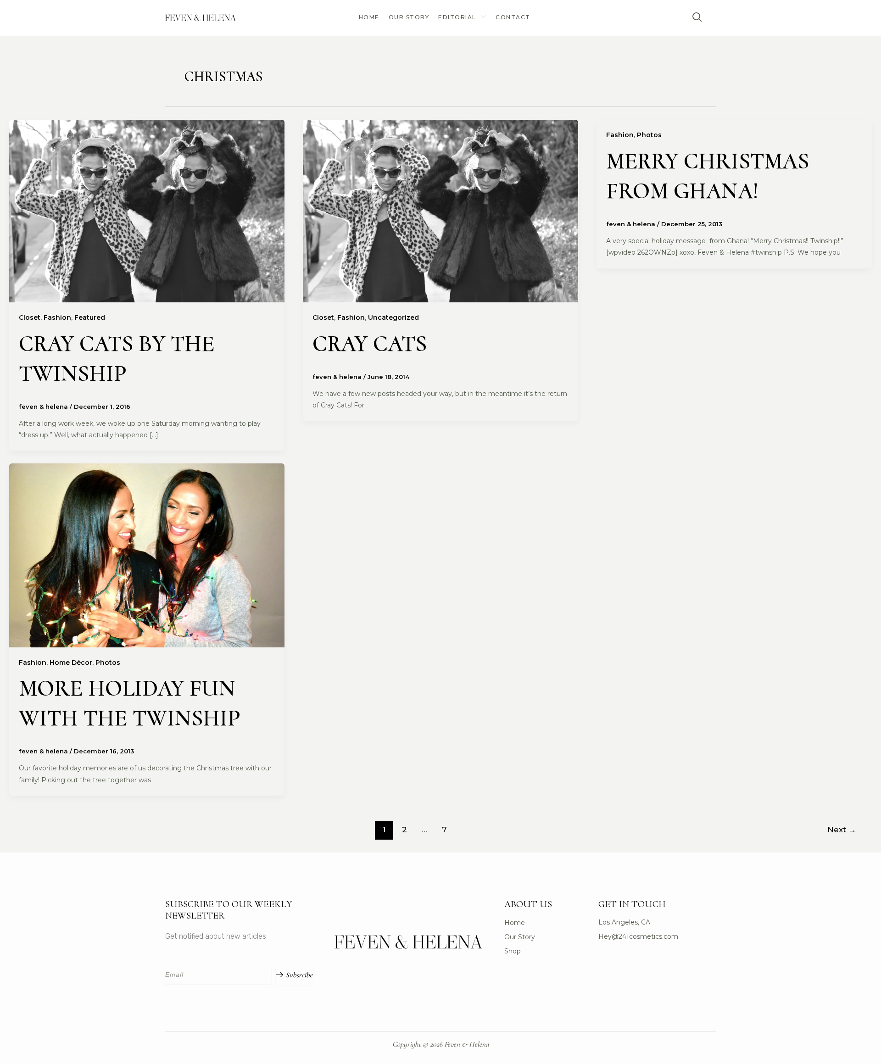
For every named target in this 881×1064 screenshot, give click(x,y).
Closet (29, 317)
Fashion (57, 317)
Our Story (409, 17)
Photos (649, 135)
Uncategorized (393, 317)
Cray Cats (369, 343)
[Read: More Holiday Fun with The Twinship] (146, 555)
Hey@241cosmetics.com (638, 936)
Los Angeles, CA (624, 922)
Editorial (457, 17)
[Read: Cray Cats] (440, 210)
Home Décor (71, 662)
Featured (89, 317)
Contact (513, 17)
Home (369, 17)
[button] (697, 18)
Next (841, 829)
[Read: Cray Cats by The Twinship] (146, 210)
